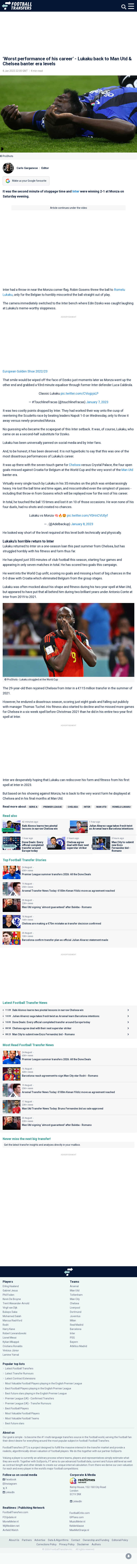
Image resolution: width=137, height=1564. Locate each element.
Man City (75, 1299)
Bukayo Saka (10, 1311)
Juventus (75, 1316)
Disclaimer (83, 1544)
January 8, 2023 (82, 524)
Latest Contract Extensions (20, 1378)
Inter (75, 191)
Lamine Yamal (11, 1354)
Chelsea (74, 465)
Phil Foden (8, 1294)
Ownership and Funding (96, 1540)
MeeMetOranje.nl (79, 1530)
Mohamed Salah (12, 1316)
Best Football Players (17, 1408)
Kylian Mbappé (11, 1341)
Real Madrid (76, 1324)
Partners (27, 1540)
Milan (73, 1320)
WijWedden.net (11, 1525)
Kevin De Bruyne (12, 1299)
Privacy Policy (67, 1544)
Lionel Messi (10, 1337)
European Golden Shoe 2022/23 (25, 371)
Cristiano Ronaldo (12, 1346)
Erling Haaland (11, 1286)
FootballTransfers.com (15, 1512)
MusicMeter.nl (77, 1521)
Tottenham (76, 1294)
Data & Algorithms (58, 1540)
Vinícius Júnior (11, 1350)
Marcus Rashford (12, 1320)
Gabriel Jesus (10, 1290)
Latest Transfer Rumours (19, 1373)
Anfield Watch (10, 1530)
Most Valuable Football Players (22, 1413)
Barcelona (75, 1329)
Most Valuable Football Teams (22, 1418)
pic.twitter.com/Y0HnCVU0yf (87, 515)
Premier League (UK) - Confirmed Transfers (29, 1398)
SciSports (116, 1451)
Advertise (39, 1540)
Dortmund (75, 1311)
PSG (72, 1337)
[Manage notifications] (128, 1556)
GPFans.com (77, 1517)
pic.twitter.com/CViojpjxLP (79, 393)
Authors (96, 1544)
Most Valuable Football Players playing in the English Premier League (43, 1383)
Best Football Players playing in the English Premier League (38, 1388)
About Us (14, 1540)
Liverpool (75, 1307)
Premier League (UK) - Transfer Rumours (28, 1403)
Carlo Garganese (27, 168)
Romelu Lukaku (121, 807)
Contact (75, 1540)
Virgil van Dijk (10, 1307)
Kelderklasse (77, 1525)
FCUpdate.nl (9, 1517)
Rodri (6, 1324)
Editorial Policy (120, 1540)
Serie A (33, 807)
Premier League (52, 807)
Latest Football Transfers (19, 1368)
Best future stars (14, 1423)
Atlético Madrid (78, 1346)
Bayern (74, 1341)
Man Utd (127, 470)
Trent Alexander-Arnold (16, 1303)
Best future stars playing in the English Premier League (36, 1393)
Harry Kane (9, 1329)
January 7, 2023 (97, 402)
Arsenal (74, 1286)
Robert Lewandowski (14, 1333)
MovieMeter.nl (11, 1521)
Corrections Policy (46, 1544)
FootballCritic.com (80, 1513)
